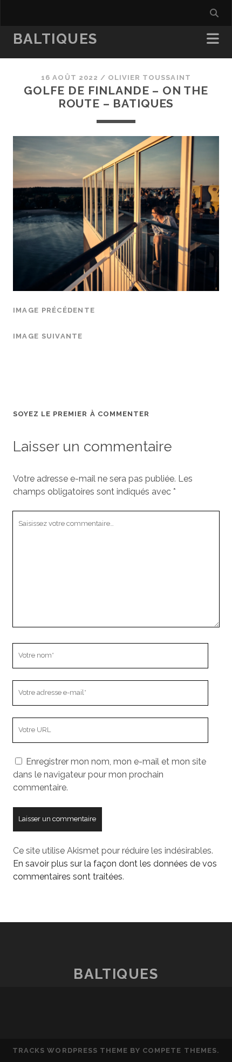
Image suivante (48, 336)
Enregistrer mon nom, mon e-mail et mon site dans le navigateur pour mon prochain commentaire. (109, 774)
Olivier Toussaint (149, 77)
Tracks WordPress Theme (70, 1050)
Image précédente (54, 310)
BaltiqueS (55, 39)
